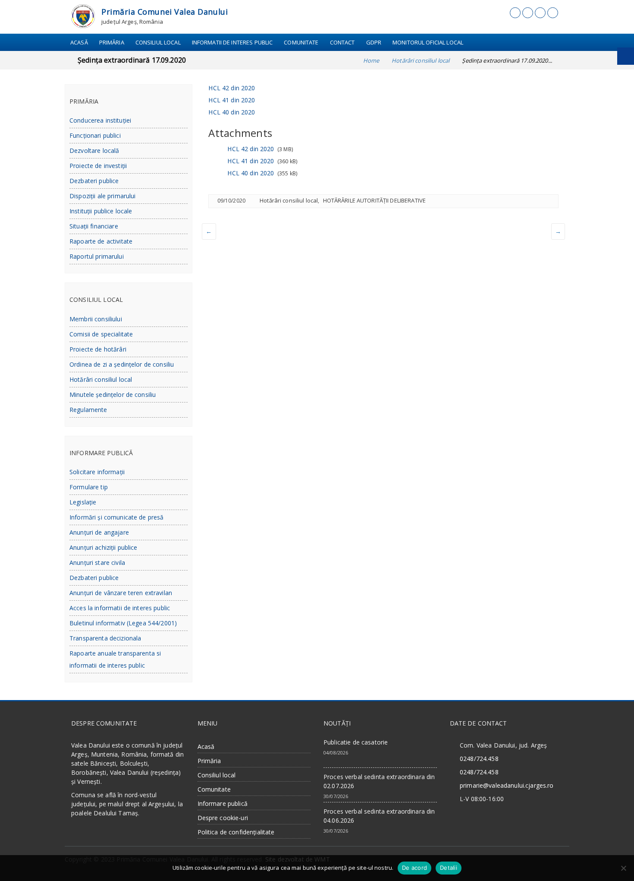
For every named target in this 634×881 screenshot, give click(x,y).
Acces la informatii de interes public (119, 608)
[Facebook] (515, 12)
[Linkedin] (540, 12)
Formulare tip (88, 487)
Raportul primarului (96, 256)
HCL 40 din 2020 (231, 112)
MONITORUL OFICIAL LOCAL (427, 42)
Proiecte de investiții (98, 166)
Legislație (82, 502)
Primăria (111, 42)
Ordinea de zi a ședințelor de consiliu (121, 364)
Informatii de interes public (232, 42)
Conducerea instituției (100, 120)
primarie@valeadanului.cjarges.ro (506, 785)
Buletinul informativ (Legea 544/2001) (123, 623)
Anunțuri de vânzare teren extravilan (120, 593)
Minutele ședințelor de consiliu (112, 394)
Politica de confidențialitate (236, 832)
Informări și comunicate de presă (116, 517)
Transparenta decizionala (105, 638)
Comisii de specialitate (101, 334)
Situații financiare (93, 226)
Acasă (79, 42)
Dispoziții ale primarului (102, 196)
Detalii (448, 867)
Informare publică (223, 803)
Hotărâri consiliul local (289, 200)
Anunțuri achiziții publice (103, 547)
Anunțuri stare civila (97, 562)
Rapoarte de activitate (100, 241)
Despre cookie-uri (223, 818)
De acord (414, 867)
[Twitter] (527, 12)
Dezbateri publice (94, 181)
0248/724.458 (479, 758)
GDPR (374, 42)
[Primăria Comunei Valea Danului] (83, 15)
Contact (342, 42)
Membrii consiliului (95, 319)
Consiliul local (158, 42)
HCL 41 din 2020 (231, 100)
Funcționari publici (95, 135)
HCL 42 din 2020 (231, 88)
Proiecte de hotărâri (97, 349)
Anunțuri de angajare (99, 532)
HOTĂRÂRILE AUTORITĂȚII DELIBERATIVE (374, 200)
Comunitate (301, 42)
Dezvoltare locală (94, 150)
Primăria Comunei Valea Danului (164, 11)
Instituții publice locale (100, 211)
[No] (623, 868)
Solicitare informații (97, 472)
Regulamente (88, 410)
